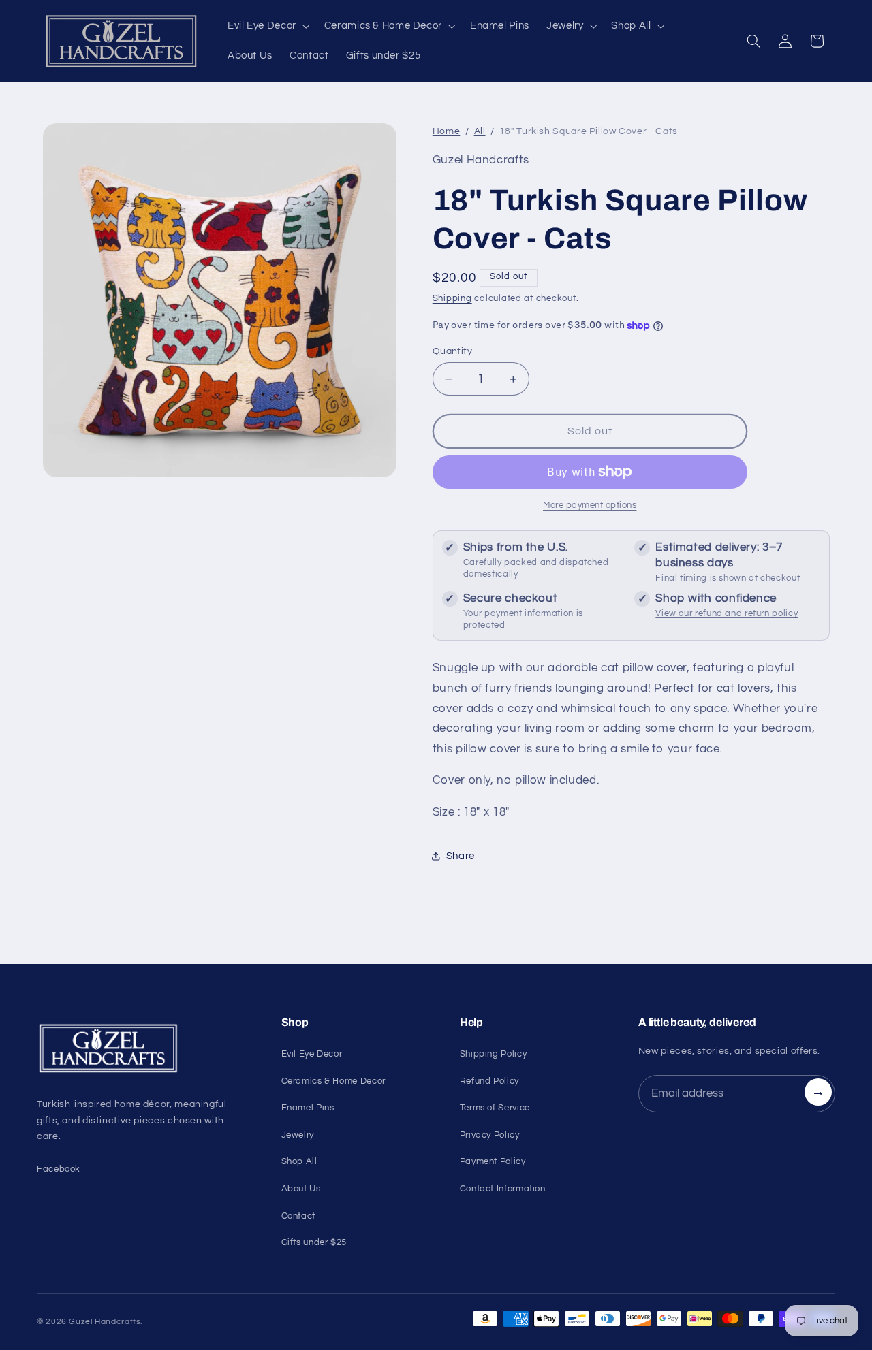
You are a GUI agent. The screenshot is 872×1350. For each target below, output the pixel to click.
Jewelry (297, 1135)
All (480, 131)
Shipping (452, 298)
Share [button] (460, 856)
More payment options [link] (590, 505)
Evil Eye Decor (312, 1054)
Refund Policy (489, 1081)
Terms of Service (495, 1107)
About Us (301, 1188)
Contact (298, 1216)
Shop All (299, 1161)
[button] (267, 26)
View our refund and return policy (726, 613)
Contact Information (503, 1188)
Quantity (452, 351)
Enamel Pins (307, 1107)
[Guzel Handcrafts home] (143, 1048)
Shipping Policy (493, 1054)
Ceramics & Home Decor (333, 1081)
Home (447, 131)
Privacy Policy (490, 1135)
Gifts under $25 (314, 1242)
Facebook (58, 1169)
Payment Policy (493, 1161)
